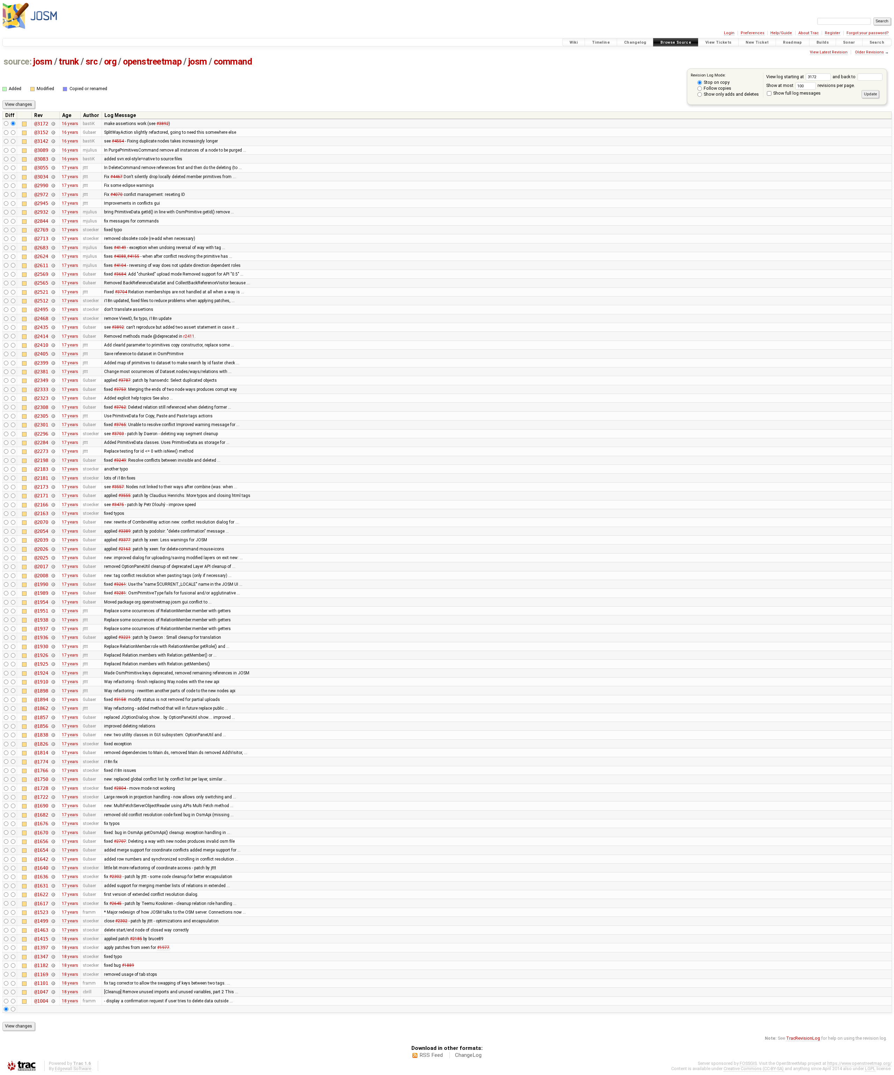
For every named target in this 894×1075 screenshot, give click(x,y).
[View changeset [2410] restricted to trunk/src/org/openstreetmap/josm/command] (53, 345)
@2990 (41, 185)
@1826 (41, 744)
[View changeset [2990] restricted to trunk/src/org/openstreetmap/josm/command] (53, 185)
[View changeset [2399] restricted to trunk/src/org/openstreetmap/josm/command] (53, 363)
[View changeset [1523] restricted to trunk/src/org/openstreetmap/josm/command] (53, 912)
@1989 (41, 593)
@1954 (41, 602)
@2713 (41, 238)
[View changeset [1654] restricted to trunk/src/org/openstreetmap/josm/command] (53, 850)
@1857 (41, 717)
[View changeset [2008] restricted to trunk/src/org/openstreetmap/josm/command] (53, 575)
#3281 (120, 593)
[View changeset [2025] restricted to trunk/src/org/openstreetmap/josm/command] (53, 558)
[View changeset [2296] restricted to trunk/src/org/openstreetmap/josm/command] (53, 434)
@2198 (41, 460)
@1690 (41, 806)
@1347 (41, 956)
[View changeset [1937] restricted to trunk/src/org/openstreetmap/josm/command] (53, 628)
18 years (70, 938)
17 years (70, 167)
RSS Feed (431, 1055)
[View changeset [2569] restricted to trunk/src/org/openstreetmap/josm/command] (53, 274)
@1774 (41, 762)
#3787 (124, 380)
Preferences (752, 33)
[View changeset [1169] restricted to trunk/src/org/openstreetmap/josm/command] (53, 974)
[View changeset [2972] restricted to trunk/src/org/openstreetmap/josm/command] (53, 194)
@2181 (41, 478)
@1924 (41, 673)
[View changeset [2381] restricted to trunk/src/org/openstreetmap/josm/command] (53, 371)
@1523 (41, 912)
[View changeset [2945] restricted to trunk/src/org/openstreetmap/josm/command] (53, 203)
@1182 (41, 965)
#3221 (124, 637)
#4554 (118, 141)
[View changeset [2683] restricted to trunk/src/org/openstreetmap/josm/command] (53, 247)
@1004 (41, 1001)
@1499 (41, 921)
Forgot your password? (868, 33)
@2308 (41, 407)
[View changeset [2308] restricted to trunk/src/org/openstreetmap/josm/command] (53, 407)
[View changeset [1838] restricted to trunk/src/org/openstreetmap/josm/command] (53, 735)
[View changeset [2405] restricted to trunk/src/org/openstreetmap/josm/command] (53, 354)
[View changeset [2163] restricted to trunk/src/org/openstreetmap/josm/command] (53, 513)
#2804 (120, 788)
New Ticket (757, 42)
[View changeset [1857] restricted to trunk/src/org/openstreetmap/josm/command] (53, 717)
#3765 (120, 424)
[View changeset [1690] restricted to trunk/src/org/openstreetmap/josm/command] (53, 806)
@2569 (41, 274)
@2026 (41, 549)
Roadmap (792, 42)
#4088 (120, 256)
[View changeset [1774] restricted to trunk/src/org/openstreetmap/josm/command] (53, 762)
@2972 (41, 194)
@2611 (41, 265)
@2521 (41, 292)
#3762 (120, 407)
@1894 (41, 699)
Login (729, 33)
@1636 (41, 876)
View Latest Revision (829, 52)
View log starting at (785, 76)
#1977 (163, 947)
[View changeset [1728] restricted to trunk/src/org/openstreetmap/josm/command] (53, 788)
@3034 (41, 177)
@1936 (41, 637)
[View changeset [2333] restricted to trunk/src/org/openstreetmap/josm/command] (53, 389)
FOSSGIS (748, 1063)
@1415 (41, 939)
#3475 (118, 504)
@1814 (41, 752)
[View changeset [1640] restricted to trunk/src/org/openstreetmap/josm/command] (53, 868)
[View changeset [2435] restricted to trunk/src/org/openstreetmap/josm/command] (53, 327)
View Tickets (718, 42)
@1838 (41, 735)
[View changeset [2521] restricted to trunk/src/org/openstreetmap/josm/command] (53, 292)
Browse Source (675, 42)
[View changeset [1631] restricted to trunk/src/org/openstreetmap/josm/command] (53, 885)
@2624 (41, 256)
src (92, 62)
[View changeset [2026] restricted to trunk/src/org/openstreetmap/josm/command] (53, 549)
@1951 (41, 611)
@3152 (41, 132)
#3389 (124, 531)
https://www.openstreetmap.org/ (859, 1063)
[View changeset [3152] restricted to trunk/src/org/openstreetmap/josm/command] (53, 132)
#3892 (162, 123)
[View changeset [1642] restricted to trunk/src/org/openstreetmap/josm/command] (53, 859)
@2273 (41, 451)
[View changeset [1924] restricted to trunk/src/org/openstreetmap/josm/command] (53, 673)
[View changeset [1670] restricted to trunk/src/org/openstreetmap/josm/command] (53, 832)
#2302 (115, 876)
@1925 (41, 664)
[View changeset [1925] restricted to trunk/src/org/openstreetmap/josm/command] (53, 664)
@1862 (41, 708)
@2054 (41, 531)
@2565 (41, 283)
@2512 (41, 301)
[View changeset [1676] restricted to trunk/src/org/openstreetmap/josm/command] (53, 823)
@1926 (41, 655)
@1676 (41, 823)
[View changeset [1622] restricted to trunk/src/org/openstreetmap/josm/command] (53, 894)
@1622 (41, 894)
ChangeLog (468, 1055)
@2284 (41, 442)
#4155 (133, 256)
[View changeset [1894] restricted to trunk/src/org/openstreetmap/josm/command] (53, 699)
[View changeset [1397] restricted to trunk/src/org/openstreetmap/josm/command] (53, 947)
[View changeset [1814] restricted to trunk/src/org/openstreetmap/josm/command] (53, 752)
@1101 (41, 983)
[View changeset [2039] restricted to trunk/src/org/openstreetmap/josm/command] (53, 540)
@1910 (41, 682)
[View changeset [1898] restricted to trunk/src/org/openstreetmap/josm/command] (53, 691)
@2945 (41, 203)
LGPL (870, 1068)
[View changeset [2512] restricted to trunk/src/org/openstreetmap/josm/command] (53, 301)
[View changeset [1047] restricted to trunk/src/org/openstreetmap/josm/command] (53, 992)
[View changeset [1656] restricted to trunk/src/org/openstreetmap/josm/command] (53, 841)
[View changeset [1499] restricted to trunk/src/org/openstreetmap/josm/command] (53, 921)
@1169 (41, 974)
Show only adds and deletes (731, 94)
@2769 (41, 230)
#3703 (118, 433)
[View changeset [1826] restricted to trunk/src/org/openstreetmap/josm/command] (53, 744)
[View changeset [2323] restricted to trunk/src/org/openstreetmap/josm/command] (53, 398)
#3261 (120, 584)
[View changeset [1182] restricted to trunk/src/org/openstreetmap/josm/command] (53, 965)
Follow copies (717, 88)
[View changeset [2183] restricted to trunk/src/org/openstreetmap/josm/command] (53, 469)
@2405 (41, 354)
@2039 (41, 540)
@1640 (41, 868)
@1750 (41, 779)
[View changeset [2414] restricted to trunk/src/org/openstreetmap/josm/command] (53, 336)
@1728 (41, 788)
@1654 (41, 850)
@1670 (41, 832)
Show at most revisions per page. (810, 85)
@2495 (41, 309)
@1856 (41, 726)
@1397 (41, 947)
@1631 (41, 885)
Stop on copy (716, 82)
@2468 (41, 318)
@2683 (41, 247)
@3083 (41, 159)
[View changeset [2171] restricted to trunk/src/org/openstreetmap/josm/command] (53, 495)
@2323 (41, 398)
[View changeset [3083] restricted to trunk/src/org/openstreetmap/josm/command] (53, 159)
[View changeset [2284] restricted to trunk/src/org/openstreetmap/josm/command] (53, 442)
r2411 (189, 336)
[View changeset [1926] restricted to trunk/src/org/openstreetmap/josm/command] (53, 655)
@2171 (41, 495)
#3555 (124, 495)
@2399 (41, 363)
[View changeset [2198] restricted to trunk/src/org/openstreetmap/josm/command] (53, 460)
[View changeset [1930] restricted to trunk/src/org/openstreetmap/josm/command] (53, 646)
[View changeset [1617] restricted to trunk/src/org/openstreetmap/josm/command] (53, 903)
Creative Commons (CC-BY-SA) (754, 1068)
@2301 (41, 424)
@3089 (41, 150)
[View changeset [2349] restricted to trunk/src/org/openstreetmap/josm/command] (53, 380)
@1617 (41, 903)
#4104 (120, 265)
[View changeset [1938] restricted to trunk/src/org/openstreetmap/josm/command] (53, 620)
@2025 (41, 558)
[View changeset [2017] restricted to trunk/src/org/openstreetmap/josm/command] (53, 566)
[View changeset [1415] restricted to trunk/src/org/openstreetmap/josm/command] (53, 939)
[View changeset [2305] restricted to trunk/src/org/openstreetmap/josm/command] (53, 416)
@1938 (41, 620)
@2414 (41, 336)
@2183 (41, 469)
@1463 (41, 930)
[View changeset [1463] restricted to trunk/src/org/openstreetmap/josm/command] (53, 930)
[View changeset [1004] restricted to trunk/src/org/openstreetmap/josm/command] (53, 1001)
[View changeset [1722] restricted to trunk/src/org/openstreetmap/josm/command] (53, 797)
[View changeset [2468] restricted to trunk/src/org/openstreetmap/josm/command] (53, 318)
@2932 (41, 212)
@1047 (41, 992)
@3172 (41, 123)
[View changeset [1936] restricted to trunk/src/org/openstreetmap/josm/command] (53, 637)
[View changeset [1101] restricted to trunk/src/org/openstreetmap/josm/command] (53, 983)
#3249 (120, 460)
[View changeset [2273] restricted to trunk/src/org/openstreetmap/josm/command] (53, 451)
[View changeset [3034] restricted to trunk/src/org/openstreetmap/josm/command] (53, 177)
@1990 (41, 584)
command (233, 62)
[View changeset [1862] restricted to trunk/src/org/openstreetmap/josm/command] (53, 708)
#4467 (116, 176)
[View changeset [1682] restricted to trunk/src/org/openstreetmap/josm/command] (53, 815)
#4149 (120, 247)
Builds (822, 42)
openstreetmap (152, 62)
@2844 (41, 221)
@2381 (41, 371)
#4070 (116, 194)
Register (832, 33)
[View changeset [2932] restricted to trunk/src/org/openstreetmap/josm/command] (53, 212)
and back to (845, 76)
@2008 (41, 575)
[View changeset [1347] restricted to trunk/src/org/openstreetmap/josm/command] (53, 956)
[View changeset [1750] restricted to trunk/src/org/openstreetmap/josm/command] (53, 779)
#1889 (128, 965)
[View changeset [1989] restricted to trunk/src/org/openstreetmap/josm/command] (53, 593)
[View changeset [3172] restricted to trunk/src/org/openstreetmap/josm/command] (53, 123)
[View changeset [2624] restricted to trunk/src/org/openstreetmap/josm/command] (53, 256)
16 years (70, 123)
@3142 (41, 141)
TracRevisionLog (803, 1038)
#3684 (120, 274)
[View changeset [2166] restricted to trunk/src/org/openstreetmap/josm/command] (53, 504)
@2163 (41, 513)
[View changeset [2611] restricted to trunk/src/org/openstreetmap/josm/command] (53, 265)
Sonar (849, 42)
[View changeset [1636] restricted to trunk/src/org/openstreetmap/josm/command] (53, 876)
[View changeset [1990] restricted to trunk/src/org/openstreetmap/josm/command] (53, 584)
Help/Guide (781, 33)
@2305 (41, 416)
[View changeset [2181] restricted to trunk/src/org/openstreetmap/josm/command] (53, 478)
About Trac (808, 33)
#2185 (136, 938)
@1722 (41, 797)
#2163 (124, 549)
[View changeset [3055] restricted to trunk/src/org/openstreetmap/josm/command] (53, 167)
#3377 (124, 540)
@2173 (41, 487)
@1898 (41, 691)
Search (877, 42)
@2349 (41, 380)
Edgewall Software (73, 1068)
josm (42, 62)
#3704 (121, 292)
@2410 (41, 345)
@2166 (41, 504)
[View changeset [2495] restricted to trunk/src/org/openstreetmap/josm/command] (53, 309)
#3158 (120, 699)
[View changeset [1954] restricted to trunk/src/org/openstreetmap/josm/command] (53, 602)
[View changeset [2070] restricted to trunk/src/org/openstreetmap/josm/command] (53, 522)
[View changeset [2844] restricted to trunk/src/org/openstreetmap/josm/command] (53, 221)
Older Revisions (869, 52)
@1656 (41, 841)
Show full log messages (796, 93)
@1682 (41, 815)
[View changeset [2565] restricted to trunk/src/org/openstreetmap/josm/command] (53, 283)
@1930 (41, 646)
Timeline (601, 42)
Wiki (574, 42)
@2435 (41, 327)
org (110, 62)
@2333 (41, 389)
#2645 (115, 903)
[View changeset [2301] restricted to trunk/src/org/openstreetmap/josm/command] (53, 424)
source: (17, 62)
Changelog (635, 42)
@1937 (41, 628)
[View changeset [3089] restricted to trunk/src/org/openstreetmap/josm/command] (53, 150)
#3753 (120, 389)
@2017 (41, 566)
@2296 (41, 434)
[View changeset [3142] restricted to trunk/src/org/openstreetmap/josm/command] (53, 141)
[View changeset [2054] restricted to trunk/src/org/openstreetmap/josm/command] (53, 531)
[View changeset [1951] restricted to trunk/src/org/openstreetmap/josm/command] (53, 611)
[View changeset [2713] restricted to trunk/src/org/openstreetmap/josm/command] (53, 238)
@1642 (41, 859)
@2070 (41, 522)
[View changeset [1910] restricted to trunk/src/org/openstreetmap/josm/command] (53, 682)
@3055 (41, 167)
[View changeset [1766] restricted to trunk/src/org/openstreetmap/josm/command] (53, 770)
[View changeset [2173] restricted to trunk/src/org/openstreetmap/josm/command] (53, 487)
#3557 (118, 486)
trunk (69, 62)
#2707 (120, 841)
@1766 (41, 770)
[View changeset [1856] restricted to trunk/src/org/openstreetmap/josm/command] (53, 726)
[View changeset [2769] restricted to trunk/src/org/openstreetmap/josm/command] (53, 230)
